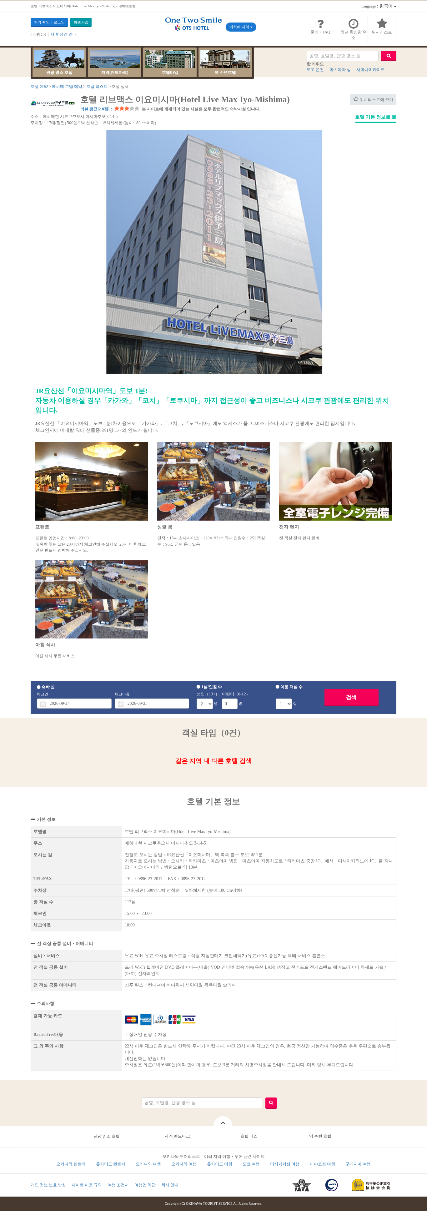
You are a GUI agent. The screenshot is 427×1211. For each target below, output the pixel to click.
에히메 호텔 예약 (67, 86)
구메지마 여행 (358, 1164)
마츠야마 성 (340, 69)
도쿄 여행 (251, 1164)
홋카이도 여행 (219, 1164)
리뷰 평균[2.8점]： (96, 109)
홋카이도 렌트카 (110, 1164)
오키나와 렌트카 (71, 1164)
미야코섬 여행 (322, 1164)
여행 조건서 (118, 1185)
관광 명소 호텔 (59, 72)
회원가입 (80, 22)
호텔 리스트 (97, 86)
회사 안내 (169, 1185)
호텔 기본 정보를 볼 (375, 116)
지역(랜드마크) (114, 72)
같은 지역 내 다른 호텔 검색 (213, 760)
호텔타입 (170, 72)
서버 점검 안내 (63, 34)
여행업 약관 (145, 1185)
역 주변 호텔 (320, 1136)
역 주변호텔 (225, 72)
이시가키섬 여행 (284, 1164)
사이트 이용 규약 (87, 1185)
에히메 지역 (239, 27)
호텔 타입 (249, 1136)
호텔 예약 (39, 86)
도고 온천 (315, 69)
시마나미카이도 (370, 69)
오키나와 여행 (148, 1164)
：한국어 (377, 6)
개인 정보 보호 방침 (48, 1185)
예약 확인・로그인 (49, 22)
